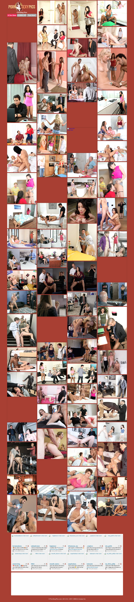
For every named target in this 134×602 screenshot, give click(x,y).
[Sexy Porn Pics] (22, 6)
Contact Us (82, 599)
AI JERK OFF (21, 15)
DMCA (75, 599)
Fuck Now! (31, 15)
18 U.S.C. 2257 (67, 599)
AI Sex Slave (12, 15)
